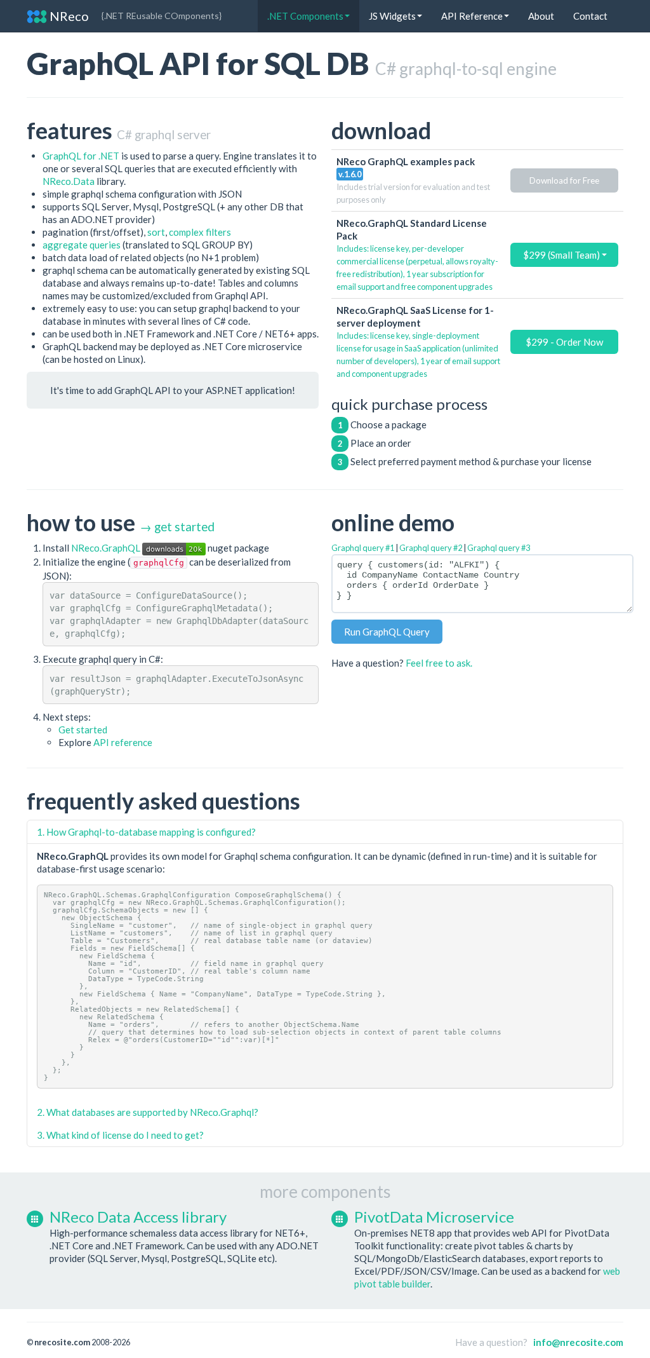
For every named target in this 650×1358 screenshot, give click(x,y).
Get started (82, 729)
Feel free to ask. (439, 663)
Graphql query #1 (362, 548)
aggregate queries (82, 244)
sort (156, 232)
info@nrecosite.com (578, 1342)
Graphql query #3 (498, 548)
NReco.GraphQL (106, 547)
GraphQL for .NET (81, 155)
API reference (122, 742)
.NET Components (305, 16)
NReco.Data (69, 181)
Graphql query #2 (430, 548)
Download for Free (564, 180)
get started (184, 526)
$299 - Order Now (564, 342)
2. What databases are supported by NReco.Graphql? (147, 1112)
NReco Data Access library (138, 1216)
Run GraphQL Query (387, 631)
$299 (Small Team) (562, 255)
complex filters (200, 232)
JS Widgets (392, 16)
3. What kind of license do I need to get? (120, 1135)
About (541, 16)
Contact (590, 16)
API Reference (472, 16)
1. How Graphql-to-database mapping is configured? (146, 832)
